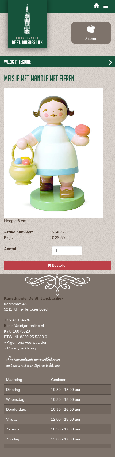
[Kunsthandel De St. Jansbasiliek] (27, 24)
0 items (91, 38)
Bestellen (59, 265)
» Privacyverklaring (20, 348)
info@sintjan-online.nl (25, 325)
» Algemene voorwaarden (25, 342)
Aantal (10, 249)
